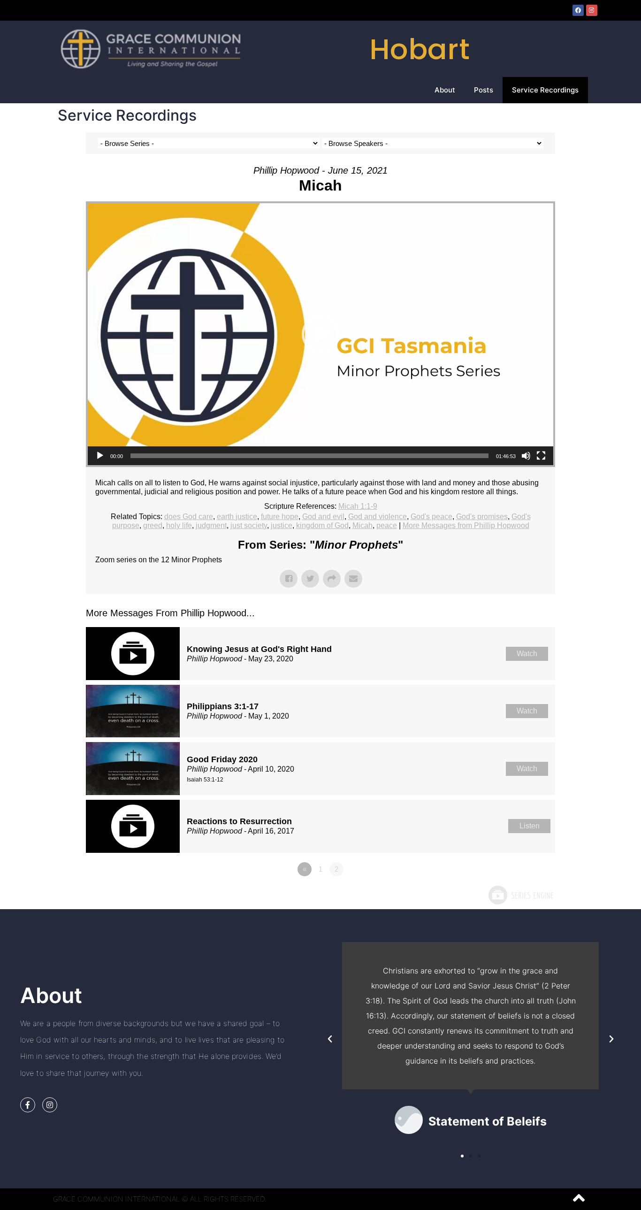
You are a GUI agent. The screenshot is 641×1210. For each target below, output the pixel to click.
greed (152, 525)
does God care (188, 517)
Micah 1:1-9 (357, 506)
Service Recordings (545, 89)
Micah (362, 525)
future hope (279, 517)
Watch (527, 654)
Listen (529, 826)
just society (248, 525)
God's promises (482, 517)
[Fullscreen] (541, 455)
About (445, 89)
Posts (483, 89)
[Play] (100, 455)
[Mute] (526, 455)
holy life (179, 525)
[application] (320, 334)
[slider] (309, 455)
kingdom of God (322, 525)
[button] (320, 334)
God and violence (377, 517)
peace (386, 525)
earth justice (237, 517)
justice (281, 525)
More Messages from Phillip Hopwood (466, 525)
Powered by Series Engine (520, 895)
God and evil (323, 517)
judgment (211, 525)
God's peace (431, 517)
